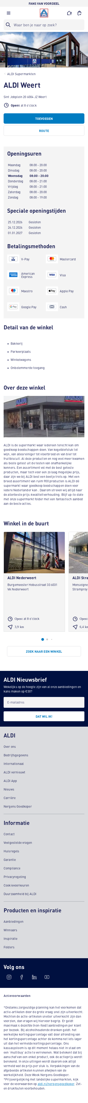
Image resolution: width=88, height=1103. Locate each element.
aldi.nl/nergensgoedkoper (56, 1083)
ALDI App (10, 780)
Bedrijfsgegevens (16, 755)
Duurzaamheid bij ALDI (20, 893)
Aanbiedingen (13, 921)
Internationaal (14, 763)
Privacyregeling (15, 876)
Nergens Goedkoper (18, 806)
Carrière (10, 797)
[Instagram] (9, 977)
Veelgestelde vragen (18, 842)
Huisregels (11, 851)
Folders (9, 947)
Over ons (10, 746)
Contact (9, 834)
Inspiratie (11, 938)
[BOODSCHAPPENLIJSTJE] (79, 13)
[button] (8, 14)
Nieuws (9, 789)
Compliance (12, 868)
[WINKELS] (69, 13)
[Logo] (44, 13)
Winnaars (10, 930)
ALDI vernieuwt (14, 772)
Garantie (10, 859)
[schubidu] (21, 977)
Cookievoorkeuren (16, 885)
